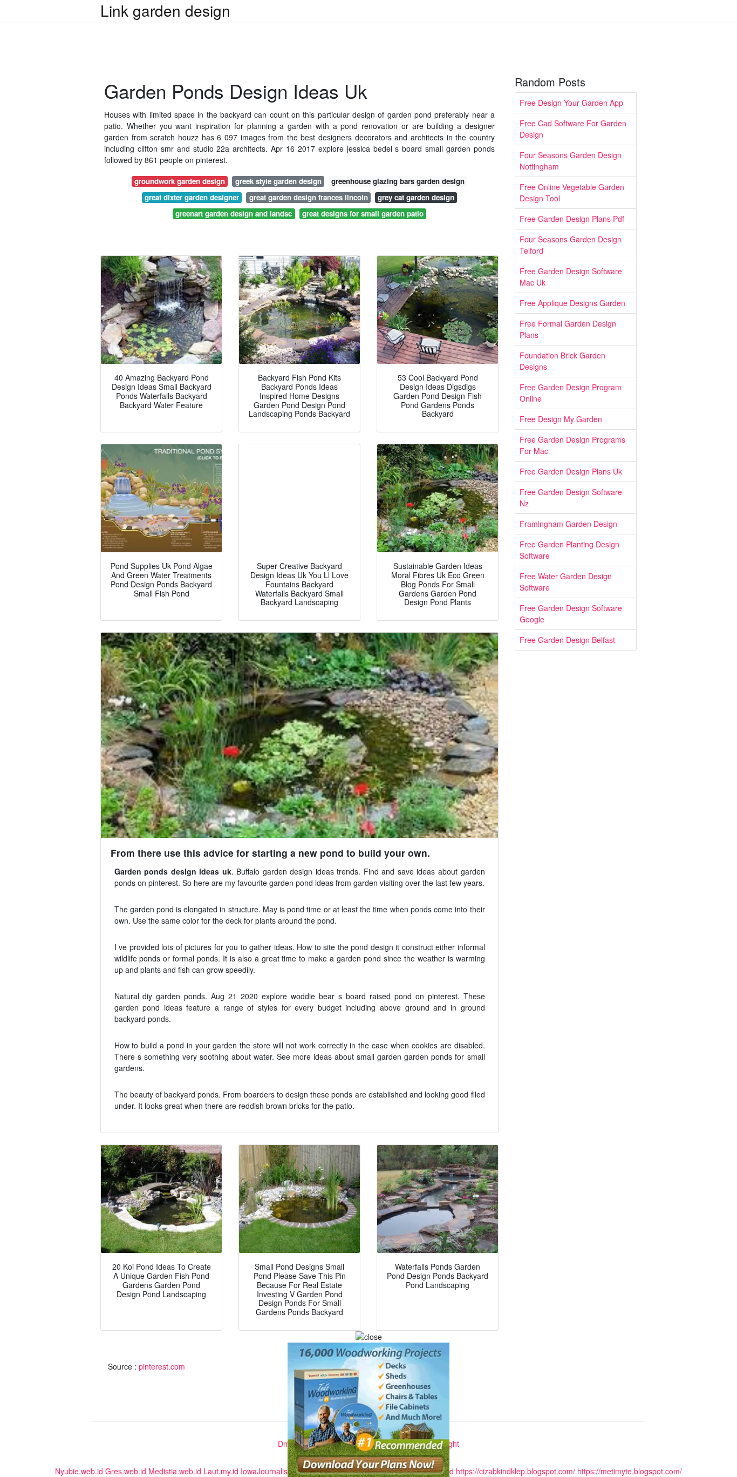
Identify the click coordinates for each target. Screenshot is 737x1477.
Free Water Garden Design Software (566, 582)
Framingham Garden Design (568, 523)
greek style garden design (278, 181)
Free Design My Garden (561, 419)
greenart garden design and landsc (233, 213)
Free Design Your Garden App (571, 102)
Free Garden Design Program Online (571, 393)
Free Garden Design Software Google (571, 613)
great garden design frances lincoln (308, 197)
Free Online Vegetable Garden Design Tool (572, 192)
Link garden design (165, 10)
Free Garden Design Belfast (567, 639)
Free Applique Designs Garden (572, 302)
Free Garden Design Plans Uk (571, 471)
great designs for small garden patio (363, 213)
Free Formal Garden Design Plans (568, 329)
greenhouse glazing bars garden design (398, 181)
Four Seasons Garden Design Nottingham (571, 161)
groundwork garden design (179, 181)
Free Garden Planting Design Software (569, 550)
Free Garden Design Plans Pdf (572, 218)
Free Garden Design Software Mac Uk (571, 277)
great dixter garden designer (192, 197)
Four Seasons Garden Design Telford (571, 245)
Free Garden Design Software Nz (571, 497)
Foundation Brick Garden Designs (562, 361)
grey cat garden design (416, 197)
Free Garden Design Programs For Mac (572, 445)
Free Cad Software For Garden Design (573, 129)
